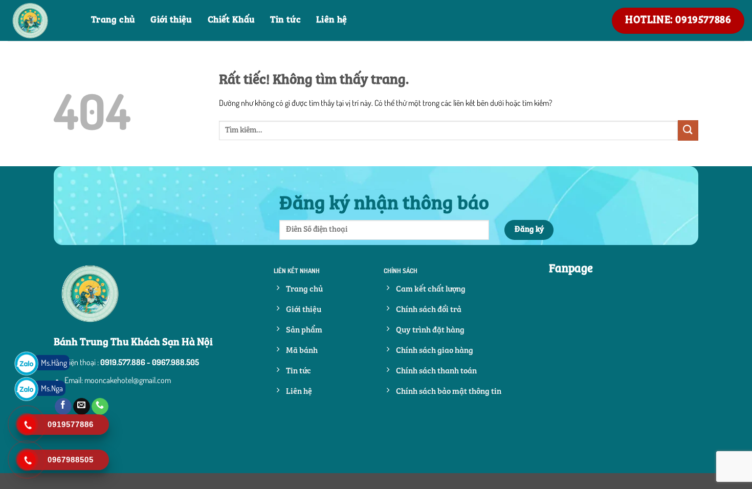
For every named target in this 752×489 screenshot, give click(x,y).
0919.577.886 (122, 362)
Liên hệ (331, 20)
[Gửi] (688, 130)
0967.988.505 (175, 362)
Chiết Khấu (231, 20)
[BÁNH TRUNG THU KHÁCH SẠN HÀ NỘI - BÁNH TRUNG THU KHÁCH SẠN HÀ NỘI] (42, 20)
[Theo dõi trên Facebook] (63, 406)
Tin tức (285, 20)
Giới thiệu (171, 20)
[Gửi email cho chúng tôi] (81, 406)
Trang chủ (113, 20)
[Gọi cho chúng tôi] (100, 406)
